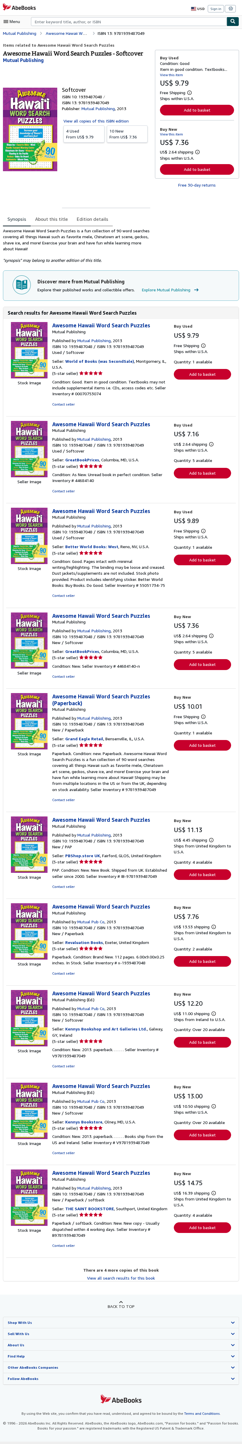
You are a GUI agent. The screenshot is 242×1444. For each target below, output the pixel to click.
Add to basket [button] (197, 109)
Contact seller (63, 404)
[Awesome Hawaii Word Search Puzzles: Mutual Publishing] (29, 376)
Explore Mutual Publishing (166, 289)
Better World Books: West (91, 546)
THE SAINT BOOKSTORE (89, 1208)
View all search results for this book (121, 1277)
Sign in (215, 8)
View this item (171, 75)
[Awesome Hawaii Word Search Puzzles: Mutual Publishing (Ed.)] (29, 1044)
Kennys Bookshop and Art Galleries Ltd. (106, 1028)
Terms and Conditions (202, 1413)
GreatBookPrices (82, 459)
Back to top (121, 1306)
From (80, 133)
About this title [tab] (51, 219)
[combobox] (129, 21)
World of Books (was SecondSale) (99, 361)
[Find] (233, 21)
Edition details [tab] (92, 219)
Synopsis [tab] (16, 219)
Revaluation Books (84, 942)
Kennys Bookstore (83, 1121)
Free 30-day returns (197, 184)
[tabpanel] (76, 245)
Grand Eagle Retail (84, 738)
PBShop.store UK (82, 855)
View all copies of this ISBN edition (96, 120)
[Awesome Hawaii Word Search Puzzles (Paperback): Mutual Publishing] (29, 747)
